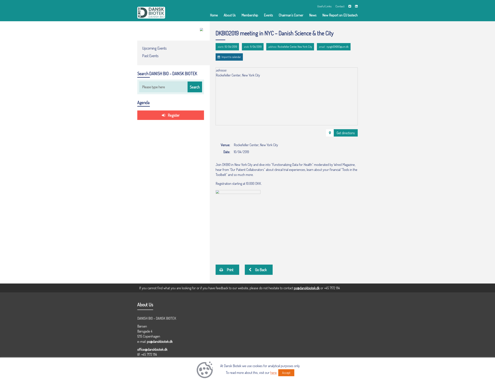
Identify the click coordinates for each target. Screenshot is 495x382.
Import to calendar (231, 57)
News (313, 15)
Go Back (260, 269)
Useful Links (324, 6)
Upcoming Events (154, 48)
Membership (250, 15)
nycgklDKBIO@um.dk (338, 46)
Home (214, 15)
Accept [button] (286, 373)
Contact (340, 6)
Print (229, 269)
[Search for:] (170, 86)
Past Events (150, 55)
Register (173, 115)
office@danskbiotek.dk (152, 349)
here (273, 372)
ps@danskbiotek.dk (307, 288)
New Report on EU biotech (340, 15)
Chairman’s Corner (291, 15)
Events (268, 15)
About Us (230, 15)
